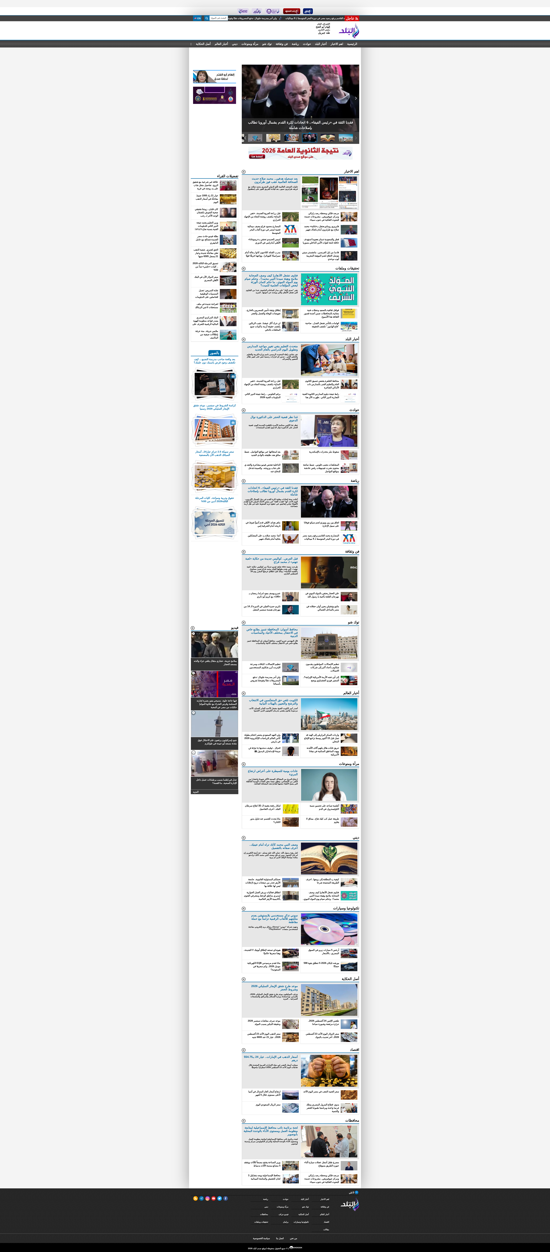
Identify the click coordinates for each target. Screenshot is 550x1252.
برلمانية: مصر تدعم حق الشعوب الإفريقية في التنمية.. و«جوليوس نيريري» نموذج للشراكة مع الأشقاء (268, 18)
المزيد (196, 792)
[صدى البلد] (349, 30)
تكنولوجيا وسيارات (301, 1222)
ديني (234, 43)
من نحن (293, 1238)
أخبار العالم (221, 43)
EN (199, 18)
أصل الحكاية (203, 43)
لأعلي (352, 1192)
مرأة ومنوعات (249, 43)
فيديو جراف (283, 1214)
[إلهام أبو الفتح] (214, 82)
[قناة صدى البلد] (308, 11)
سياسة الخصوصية (261, 1238)
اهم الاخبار (337, 43)
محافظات (264, 1214)
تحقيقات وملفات (261, 1222)
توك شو (267, 43)
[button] (356, 98)
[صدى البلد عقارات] (257, 11)
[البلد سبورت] (291, 11)
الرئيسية (352, 43)
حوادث (307, 43)
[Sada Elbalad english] (243, 11)
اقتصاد (326, 1222)
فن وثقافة (282, 43)
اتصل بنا (280, 1238)
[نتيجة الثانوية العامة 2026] (300, 159)
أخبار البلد (321, 43)
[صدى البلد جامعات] (272, 11)
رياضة (295, 43)
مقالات (326, 1229)
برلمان (285, 1222)
